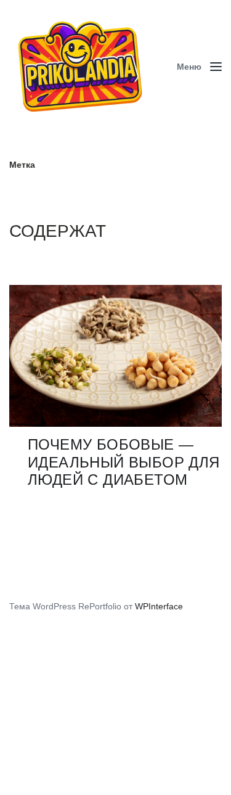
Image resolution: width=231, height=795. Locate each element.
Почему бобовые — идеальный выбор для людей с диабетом (124, 462)
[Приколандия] (84, 66)
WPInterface (159, 606)
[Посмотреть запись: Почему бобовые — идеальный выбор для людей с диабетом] (115, 356)
